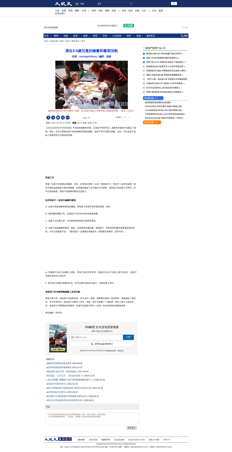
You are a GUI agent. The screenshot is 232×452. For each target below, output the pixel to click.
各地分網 (59, 13)
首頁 (46, 35)
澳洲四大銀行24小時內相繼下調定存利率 (164, 54)
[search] (114, 4)
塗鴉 (90, 122)
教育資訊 (75, 41)
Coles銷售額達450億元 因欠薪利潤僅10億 (163, 110)
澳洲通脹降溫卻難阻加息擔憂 (157, 102)
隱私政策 (121, 350)
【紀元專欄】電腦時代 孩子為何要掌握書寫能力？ (70, 380)
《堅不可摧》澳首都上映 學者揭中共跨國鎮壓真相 (168, 79)
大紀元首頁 (93, 439)
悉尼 (68, 41)
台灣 (84, 10)
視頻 (114, 10)
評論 (100, 10)
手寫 (95, 122)
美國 (64, 10)
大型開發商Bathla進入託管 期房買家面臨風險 (164, 114)
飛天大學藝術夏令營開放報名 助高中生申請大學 (69, 388)
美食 (105, 35)
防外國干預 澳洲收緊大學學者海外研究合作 (67, 396)
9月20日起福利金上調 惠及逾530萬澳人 (163, 88)
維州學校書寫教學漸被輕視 (59, 367)
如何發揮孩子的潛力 (56, 392)
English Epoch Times (136, 439)
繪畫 (85, 122)
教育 (75, 35)
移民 (129, 35)
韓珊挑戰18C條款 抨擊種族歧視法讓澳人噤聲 (165, 71)
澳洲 (62, 41)
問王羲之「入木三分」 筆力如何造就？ (64, 376)
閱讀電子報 (105, 439)
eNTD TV (167, 439)
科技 (124, 10)
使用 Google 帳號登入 (104, 344)
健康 (161, 10)
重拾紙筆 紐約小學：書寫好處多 (61, 371)
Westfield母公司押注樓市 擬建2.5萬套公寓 (163, 106)
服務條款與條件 (111, 350)
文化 (144, 10)
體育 (95, 35)
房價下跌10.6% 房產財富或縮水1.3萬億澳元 (165, 62)
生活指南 (117, 35)
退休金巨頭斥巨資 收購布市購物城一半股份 (163, 118)
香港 (70, 10)
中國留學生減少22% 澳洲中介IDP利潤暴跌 (164, 83)
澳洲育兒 (151, 35)
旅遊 (139, 35)
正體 (77, 3)
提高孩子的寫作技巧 (56, 384)
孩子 (79, 122)
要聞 (56, 35)
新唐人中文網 (154, 439)
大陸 (57, 10)
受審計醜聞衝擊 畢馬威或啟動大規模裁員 (164, 92)
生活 (154, 10)
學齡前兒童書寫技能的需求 (59, 363)
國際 (77, 10)
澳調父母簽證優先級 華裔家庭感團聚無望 (164, 75)
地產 (66, 35)
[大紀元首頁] (63, 3)
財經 (130, 10)
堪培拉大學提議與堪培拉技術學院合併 (64, 400)
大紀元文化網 (119, 439)
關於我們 (81, 439)
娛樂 (137, 10)
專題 (107, 10)
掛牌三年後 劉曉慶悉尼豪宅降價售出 (162, 58)
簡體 (82, 3)
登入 (174, 3)
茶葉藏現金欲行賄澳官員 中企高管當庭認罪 (165, 66)
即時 (94, 10)
